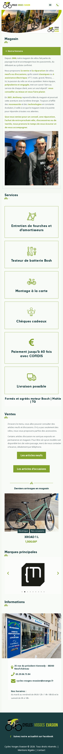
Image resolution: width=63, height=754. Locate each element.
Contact (41, 750)
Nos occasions (37, 530)
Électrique (23, 530)
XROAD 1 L (31, 537)
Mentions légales (26, 750)
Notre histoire (15, 51)
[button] (50, 4)
